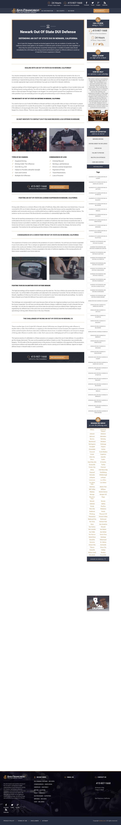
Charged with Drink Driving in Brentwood (98, 220)
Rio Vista (92, 521)
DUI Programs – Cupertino (42, 796)
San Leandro (92, 529)
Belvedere (103, 436)
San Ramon (92, 534)
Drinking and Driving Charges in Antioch (98, 368)
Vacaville (92, 550)
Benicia (92, 439)
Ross (92, 524)
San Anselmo (103, 524)
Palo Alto (92, 509)
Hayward (92, 472)
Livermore (92, 480)
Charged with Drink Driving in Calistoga (98, 236)
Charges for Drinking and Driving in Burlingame (98, 296)
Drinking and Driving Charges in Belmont (98, 379)
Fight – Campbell (39, 793)
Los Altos (103, 480)
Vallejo (103, 550)
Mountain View (92, 497)
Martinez (92, 487)
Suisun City (92, 545)
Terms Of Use (22, 820)
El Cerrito (103, 462)
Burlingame (92, 444)
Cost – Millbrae (39, 801)
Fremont (103, 467)
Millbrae (103, 489)
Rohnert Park (103, 521)
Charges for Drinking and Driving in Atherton (98, 258)
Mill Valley (92, 489)
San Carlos (92, 527)
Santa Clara (103, 534)
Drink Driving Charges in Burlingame (98, 352)
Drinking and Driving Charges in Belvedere (98, 384)
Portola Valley (103, 516)
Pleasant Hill (103, 514)
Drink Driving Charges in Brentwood (98, 341)
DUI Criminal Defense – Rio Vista (44, 781)
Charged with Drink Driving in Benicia (98, 209)
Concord (92, 452)
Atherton (103, 434)
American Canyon (103, 430)
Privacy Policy (9, 820)
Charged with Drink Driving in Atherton (98, 193)
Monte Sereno (103, 492)
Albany (92, 430)
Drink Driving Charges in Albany (98, 301)
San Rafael (103, 532)
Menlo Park (103, 487)
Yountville (103, 555)
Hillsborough (103, 475)
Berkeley (103, 439)
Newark (92, 501)
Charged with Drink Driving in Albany (98, 177)
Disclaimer (35, 820)
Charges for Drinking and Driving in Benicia (98, 274)
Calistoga (103, 444)
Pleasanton (92, 516)
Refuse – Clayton (39, 790)
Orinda (92, 506)
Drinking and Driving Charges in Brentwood (98, 401)
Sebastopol (103, 539)
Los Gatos (103, 482)
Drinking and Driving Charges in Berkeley (98, 395)
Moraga (92, 494)
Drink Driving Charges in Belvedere (98, 327)
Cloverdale (92, 449)
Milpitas (92, 492)
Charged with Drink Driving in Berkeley (98, 215)
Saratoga (103, 537)
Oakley (103, 504)
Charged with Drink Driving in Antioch (98, 188)
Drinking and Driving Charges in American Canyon (98, 363)
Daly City (92, 457)
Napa (103, 497)
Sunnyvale (103, 545)
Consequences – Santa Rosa (43, 784)
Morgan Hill (103, 494)
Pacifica (103, 506)
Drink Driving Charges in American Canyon (98, 305)
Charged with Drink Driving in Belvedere (98, 204)
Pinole (103, 511)
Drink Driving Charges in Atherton (98, 316)
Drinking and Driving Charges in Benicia (98, 390)
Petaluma (103, 509)
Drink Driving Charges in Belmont (98, 321)
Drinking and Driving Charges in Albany (98, 357)
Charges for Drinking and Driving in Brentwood (98, 285)
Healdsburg (103, 472)
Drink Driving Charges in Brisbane (98, 347)
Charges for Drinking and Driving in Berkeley (98, 280)
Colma (103, 449)
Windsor (103, 552)
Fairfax (103, 464)
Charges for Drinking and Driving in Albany (98, 242)
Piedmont (92, 511)
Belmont (92, 436)
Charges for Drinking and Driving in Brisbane (98, 290)
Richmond (103, 519)
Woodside (92, 555)
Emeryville (92, 464)
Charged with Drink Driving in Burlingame (98, 231)
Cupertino (103, 454)
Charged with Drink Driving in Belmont (98, 199)
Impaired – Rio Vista (40, 799)
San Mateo (103, 529)
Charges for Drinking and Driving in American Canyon (98, 247)
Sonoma (92, 542)
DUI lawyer (31, 50)
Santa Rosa (92, 537)
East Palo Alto (92, 462)
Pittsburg (92, 514)
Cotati (92, 454)
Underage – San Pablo (41, 787)
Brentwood (92, 441)
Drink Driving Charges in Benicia (98, 331)
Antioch (92, 434)
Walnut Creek (92, 552)
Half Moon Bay (103, 470)
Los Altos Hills (92, 483)
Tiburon (92, 547)
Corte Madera (103, 452)
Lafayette (92, 477)
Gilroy (92, 470)
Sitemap (45, 820)
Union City (103, 547)
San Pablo (92, 532)
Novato (103, 501)
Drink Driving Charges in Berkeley (98, 336)
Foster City (92, 467)
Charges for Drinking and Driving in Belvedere (98, 269)
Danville (103, 457)
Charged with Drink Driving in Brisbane (98, 226)
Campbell (92, 446)
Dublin (103, 459)
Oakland (92, 504)
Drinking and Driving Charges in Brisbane (98, 406)
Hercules (92, 475)
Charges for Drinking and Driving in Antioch (98, 253)
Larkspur (103, 477)
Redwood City (92, 519)
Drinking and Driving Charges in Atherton (98, 374)
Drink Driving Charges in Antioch (98, 310)
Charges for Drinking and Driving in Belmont (98, 263)
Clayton (103, 446)
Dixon (92, 459)
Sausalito (92, 539)
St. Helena (103, 542)
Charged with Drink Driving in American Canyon (98, 183)
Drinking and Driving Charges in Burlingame (98, 411)
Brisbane (103, 441)
